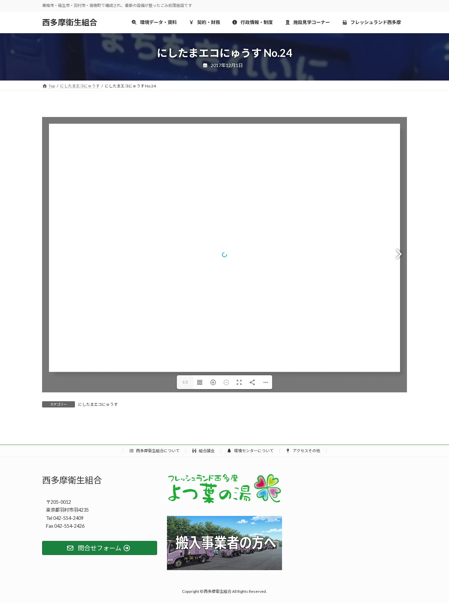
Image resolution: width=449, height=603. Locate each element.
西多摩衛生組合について (157, 450)
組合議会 (206, 450)
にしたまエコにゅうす (98, 404)
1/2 (185, 382)
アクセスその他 (306, 450)
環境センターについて (253, 450)
